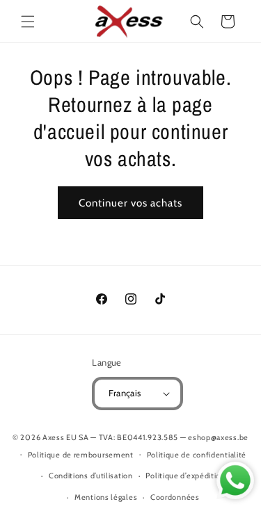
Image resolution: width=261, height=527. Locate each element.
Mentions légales (105, 497)
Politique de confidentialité (197, 455)
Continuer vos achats (130, 203)
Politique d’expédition (185, 475)
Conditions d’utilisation (91, 475)
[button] (28, 21)
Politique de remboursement (81, 455)
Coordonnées (175, 497)
